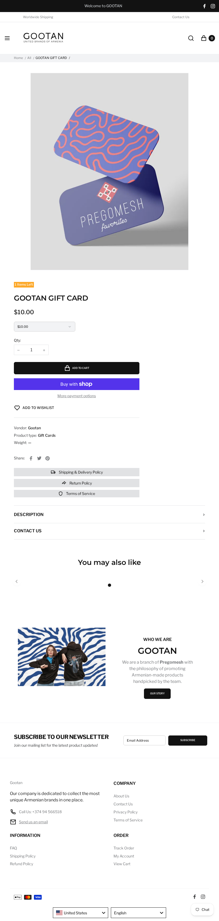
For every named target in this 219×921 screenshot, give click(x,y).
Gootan (16, 783)
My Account (124, 856)
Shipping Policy (23, 856)
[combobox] (80, 912)
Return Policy (80, 483)
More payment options (76, 396)
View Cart (122, 863)
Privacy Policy (126, 812)
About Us (121, 796)
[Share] (31, 458)
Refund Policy (21, 863)
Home (18, 58)
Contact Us (180, 17)
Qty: (17, 340)
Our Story (157, 693)
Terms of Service (80, 493)
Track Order (124, 848)
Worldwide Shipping (38, 17)
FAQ (13, 848)
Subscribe (187, 740)
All (29, 58)
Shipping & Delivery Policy (80, 472)
